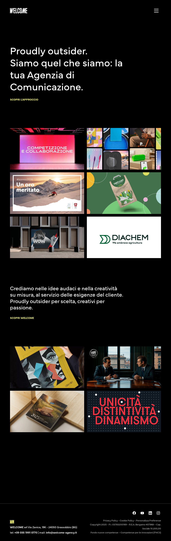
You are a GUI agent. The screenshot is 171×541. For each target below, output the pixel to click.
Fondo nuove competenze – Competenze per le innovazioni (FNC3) (126, 532)
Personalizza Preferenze (148, 520)
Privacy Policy (110, 520)
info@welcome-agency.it (61, 532)
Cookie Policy (127, 520)
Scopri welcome (22, 318)
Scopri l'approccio (24, 99)
